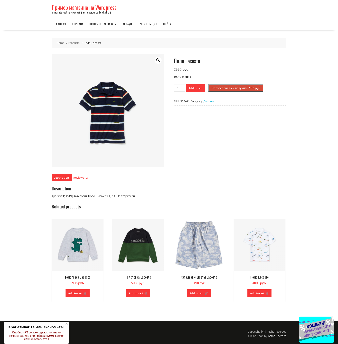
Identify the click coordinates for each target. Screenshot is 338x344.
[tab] (61, 177)
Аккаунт (128, 24)
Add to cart (196, 88)
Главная (60, 24)
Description (61, 177)
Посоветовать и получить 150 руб (235, 88)
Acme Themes (277, 336)
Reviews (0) (80, 177)
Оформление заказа (103, 24)
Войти (167, 24)
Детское (209, 101)
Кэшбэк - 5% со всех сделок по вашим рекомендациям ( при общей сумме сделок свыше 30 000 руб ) (36, 336)
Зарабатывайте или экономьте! (35, 327)
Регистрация (148, 24)
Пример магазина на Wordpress (84, 7)
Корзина (78, 24)
